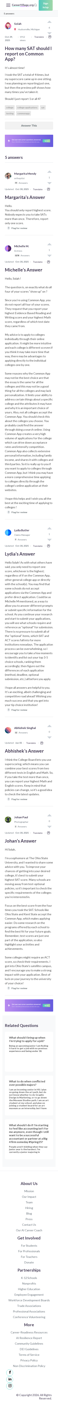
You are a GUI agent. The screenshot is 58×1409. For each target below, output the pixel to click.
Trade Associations (29, 1306)
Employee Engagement (29, 1294)
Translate (39, 36)
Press (29, 1219)
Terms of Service (29, 1354)
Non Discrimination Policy (29, 1366)
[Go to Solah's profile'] (9, 29)
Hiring (29, 1208)
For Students (29, 1245)
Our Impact (29, 1196)
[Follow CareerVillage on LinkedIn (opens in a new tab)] (9, 1379)
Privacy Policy (29, 1360)
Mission (29, 1191)
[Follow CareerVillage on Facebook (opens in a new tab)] (9, 1372)
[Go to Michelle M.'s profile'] (9, 252)
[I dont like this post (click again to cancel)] (49, 183)
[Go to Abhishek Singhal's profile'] (9, 733)
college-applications (27, 107)
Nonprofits (29, 1283)
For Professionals (29, 1251)
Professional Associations (29, 1311)
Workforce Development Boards (29, 1300)
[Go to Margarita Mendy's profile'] (9, 180)
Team (29, 1202)
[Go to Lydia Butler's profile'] (9, 536)
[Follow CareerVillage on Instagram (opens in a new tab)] (9, 1386)
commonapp (23, 113)
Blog (29, 1213)
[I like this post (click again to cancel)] (49, 22)
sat (42, 107)
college (9, 107)
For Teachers (29, 1256)
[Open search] (35, 5)
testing (10, 113)
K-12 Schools (29, 1278)
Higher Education (29, 1289)
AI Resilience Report (29, 1338)
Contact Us (29, 1224)
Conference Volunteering (29, 1317)
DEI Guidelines (29, 1349)
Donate (29, 1262)
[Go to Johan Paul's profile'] (9, 823)
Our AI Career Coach (29, 1230)
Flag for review (17, 228)
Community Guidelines (29, 1343)
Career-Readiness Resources (29, 1332)
